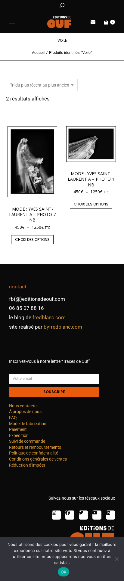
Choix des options (32, 239)
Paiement (18, 429)
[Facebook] (69, 515)
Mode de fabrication (27, 423)
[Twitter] (83, 515)
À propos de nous (25, 411)
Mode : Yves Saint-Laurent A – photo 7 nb (32, 214)
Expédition (19, 435)
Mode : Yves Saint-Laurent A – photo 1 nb (91, 179)
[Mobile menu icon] (12, 22)
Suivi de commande (27, 441)
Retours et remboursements (35, 447)
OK (64, 572)
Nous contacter (23, 405)
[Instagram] (56, 515)
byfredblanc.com (63, 327)
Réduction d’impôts (27, 465)
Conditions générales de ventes (38, 459)
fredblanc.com (49, 317)
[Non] (116, 559)
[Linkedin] (110, 515)
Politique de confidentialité (33, 453)
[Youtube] (96, 515)
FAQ (13, 417)
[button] (89, 5)
